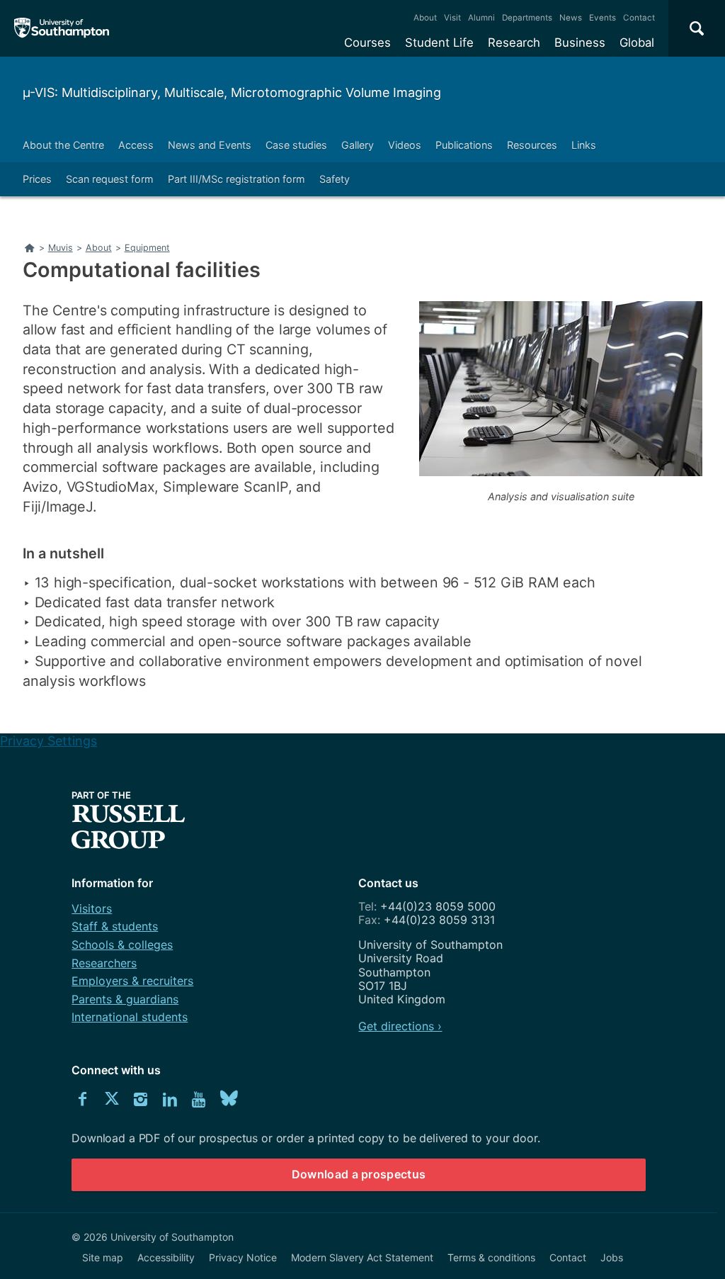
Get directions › (400, 1026)
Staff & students (115, 926)
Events (602, 18)
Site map (102, 1257)
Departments (527, 18)
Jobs (611, 1257)
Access (136, 145)
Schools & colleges (122, 944)
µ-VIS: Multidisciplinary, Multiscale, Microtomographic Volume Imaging (232, 92)
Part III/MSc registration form (236, 179)
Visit (452, 18)
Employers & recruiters (132, 981)
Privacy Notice (243, 1257)
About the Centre (63, 145)
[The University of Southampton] (62, 28)
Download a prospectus (359, 1174)
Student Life (439, 42)
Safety (334, 179)
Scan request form (110, 179)
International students (130, 1017)
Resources (532, 145)
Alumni (481, 18)
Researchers (104, 963)
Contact (639, 18)
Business (579, 42)
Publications (464, 145)
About (425, 18)
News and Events (209, 145)
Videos (404, 145)
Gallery (357, 145)
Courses (367, 42)
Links (583, 145)
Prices (37, 179)
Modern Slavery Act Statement (362, 1257)
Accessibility (166, 1257)
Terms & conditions (491, 1257)
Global (637, 42)
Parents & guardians (125, 999)
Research (514, 42)
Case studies (296, 145)
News (570, 18)
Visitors (92, 908)
